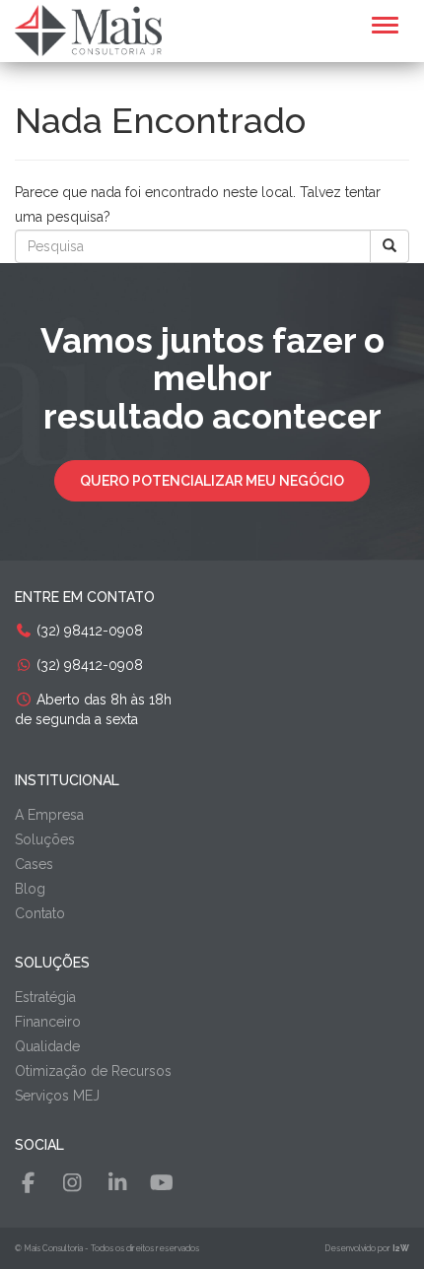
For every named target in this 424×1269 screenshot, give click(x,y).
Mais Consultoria (53, 1248)
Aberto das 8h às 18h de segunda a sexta (93, 709)
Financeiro (48, 1022)
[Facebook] (27, 1182)
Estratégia (45, 997)
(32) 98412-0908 (88, 630)
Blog (30, 889)
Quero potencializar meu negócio (212, 481)
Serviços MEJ (57, 1095)
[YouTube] (162, 1182)
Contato (40, 913)
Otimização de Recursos (93, 1071)
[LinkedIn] (117, 1182)
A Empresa (49, 815)
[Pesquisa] (389, 246)
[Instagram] (72, 1182)
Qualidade (47, 1046)
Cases (34, 864)
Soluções (45, 839)
